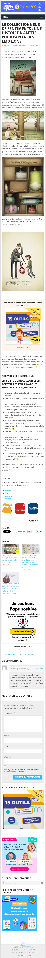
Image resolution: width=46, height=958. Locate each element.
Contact (32, 950)
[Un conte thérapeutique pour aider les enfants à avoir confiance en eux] (10, 577)
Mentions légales (17, 950)
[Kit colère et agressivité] (23, 832)
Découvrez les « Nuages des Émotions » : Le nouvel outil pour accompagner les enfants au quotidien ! (30, 560)
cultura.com (9, 496)
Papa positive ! (25, 947)
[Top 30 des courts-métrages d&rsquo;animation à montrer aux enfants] (10, 549)
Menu (5, 17)
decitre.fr (8, 499)
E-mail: (7, 746)
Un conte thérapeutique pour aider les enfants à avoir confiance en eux (10, 586)
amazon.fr (8, 490)
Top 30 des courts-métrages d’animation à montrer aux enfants (10, 557)
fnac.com (8, 493)
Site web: (7, 757)
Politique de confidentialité (24, 953)
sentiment (31, 655)
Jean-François (6, 45)
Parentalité (30, 45)
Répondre (39, 669)
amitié (8, 655)
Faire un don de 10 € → (23, 646)
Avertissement (24, 955)
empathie (22, 655)
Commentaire (9, 713)
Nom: (6, 736)
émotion (15, 655)
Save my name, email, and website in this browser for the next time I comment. (22, 771)
